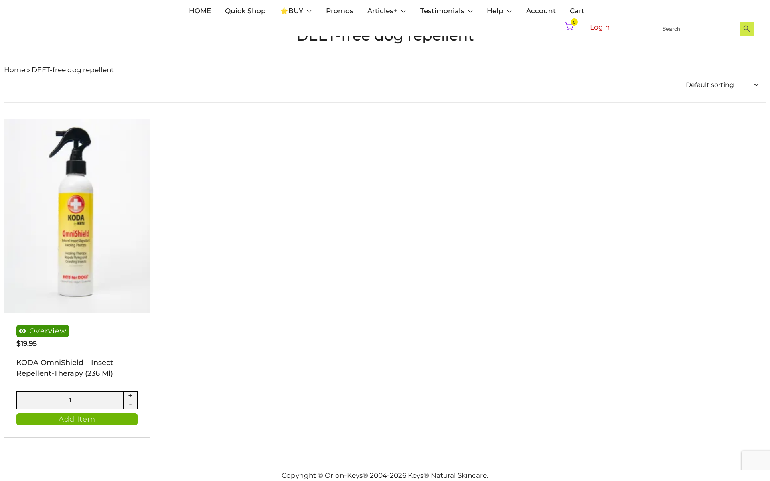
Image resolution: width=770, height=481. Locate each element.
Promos (339, 11)
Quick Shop (245, 11)
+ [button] (130, 396)
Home (14, 70)
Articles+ (382, 11)
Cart (577, 11)
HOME (200, 11)
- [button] (130, 404)
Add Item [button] (77, 419)
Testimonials (442, 11)
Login (600, 27)
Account (541, 11)
